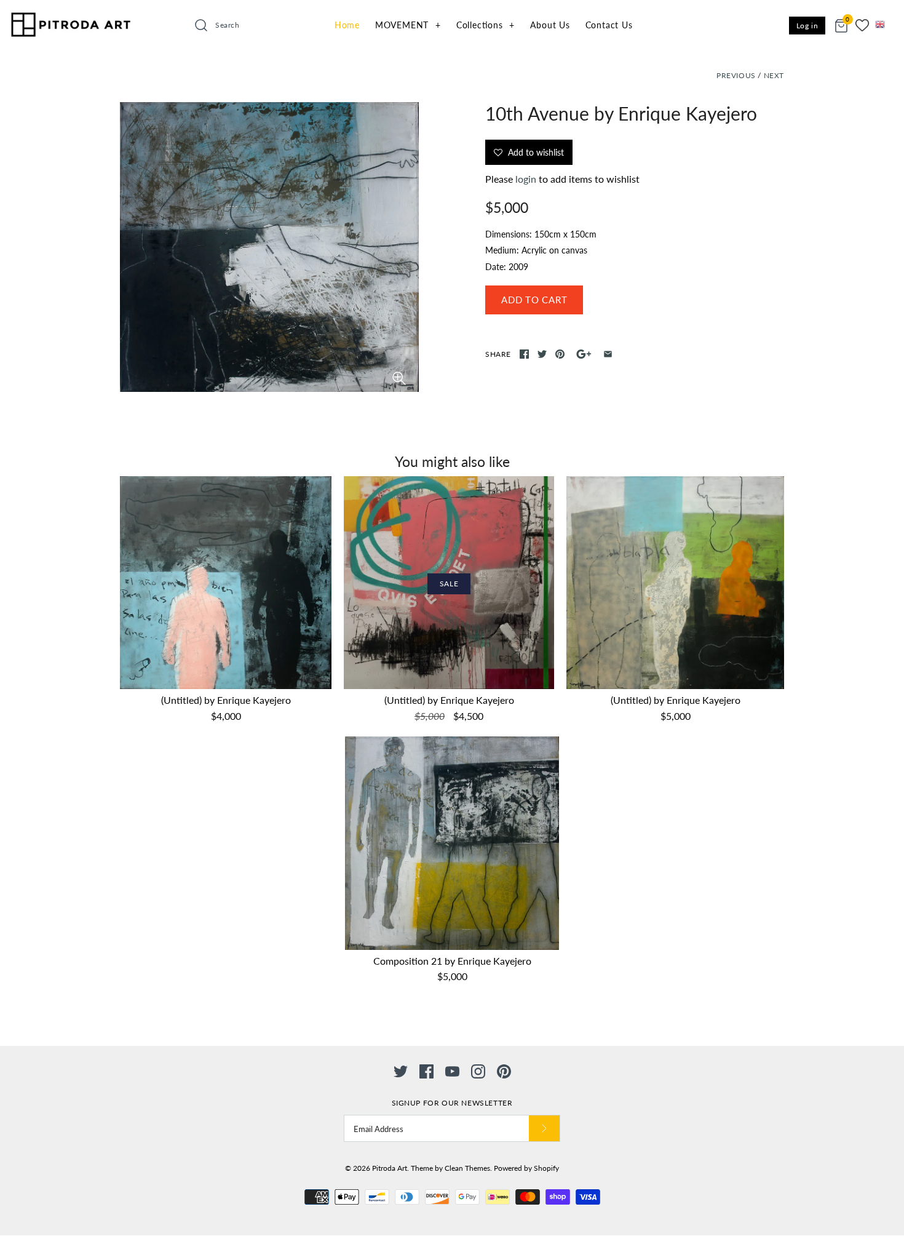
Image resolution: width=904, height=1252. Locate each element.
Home (347, 25)
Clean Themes (467, 1168)
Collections (485, 25)
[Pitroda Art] (70, 21)
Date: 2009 (506, 266)
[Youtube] (452, 1071)
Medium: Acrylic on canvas (536, 250)
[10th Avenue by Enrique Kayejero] (269, 247)
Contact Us (609, 25)
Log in (807, 25)
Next (774, 75)
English (884, 25)
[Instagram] (478, 1071)
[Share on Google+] (584, 354)
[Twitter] (401, 1071)
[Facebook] (426, 1071)
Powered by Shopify (526, 1168)
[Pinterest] (504, 1071)
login (525, 179)
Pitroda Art (389, 1168)
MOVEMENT (408, 25)
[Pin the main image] (560, 354)
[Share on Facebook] (524, 354)
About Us (549, 25)
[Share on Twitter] (542, 354)
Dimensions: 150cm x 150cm (541, 234)
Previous (736, 75)
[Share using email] (608, 354)
